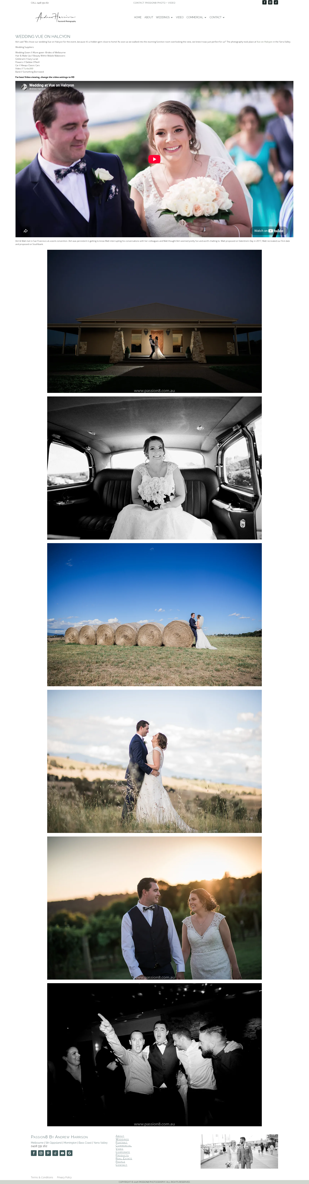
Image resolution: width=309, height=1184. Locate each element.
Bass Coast (85, 1142)
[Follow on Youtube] (62, 1153)
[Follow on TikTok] (276, 2)
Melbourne (37, 1142)
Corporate (123, 1152)
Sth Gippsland (53, 1142)
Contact (215, 17)
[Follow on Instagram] (270, 2)
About (148, 17)
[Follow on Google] (69, 1153)
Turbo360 (28, 68)
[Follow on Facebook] (264, 2)
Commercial (195, 17)
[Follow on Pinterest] (48, 1153)
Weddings (163, 17)
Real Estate (124, 1158)
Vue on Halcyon (265, 41)
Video (180, 17)
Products (122, 1155)
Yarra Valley (101, 1142)
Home (138, 17)
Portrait (121, 1142)
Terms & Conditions (42, 1177)
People (120, 1161)
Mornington (70, 1142)
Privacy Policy (64, 1177)
